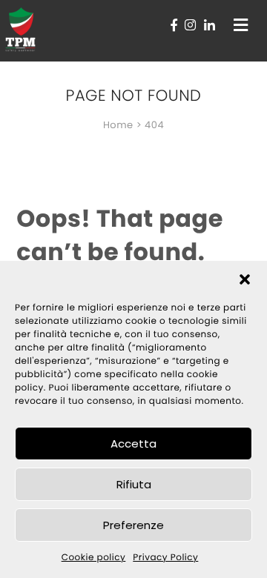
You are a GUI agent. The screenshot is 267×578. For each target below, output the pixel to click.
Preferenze (133, 525)
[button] (244, 279)
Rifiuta (133, 484)
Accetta (133, 443)
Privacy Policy (165, 557)
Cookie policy (94, 557)
